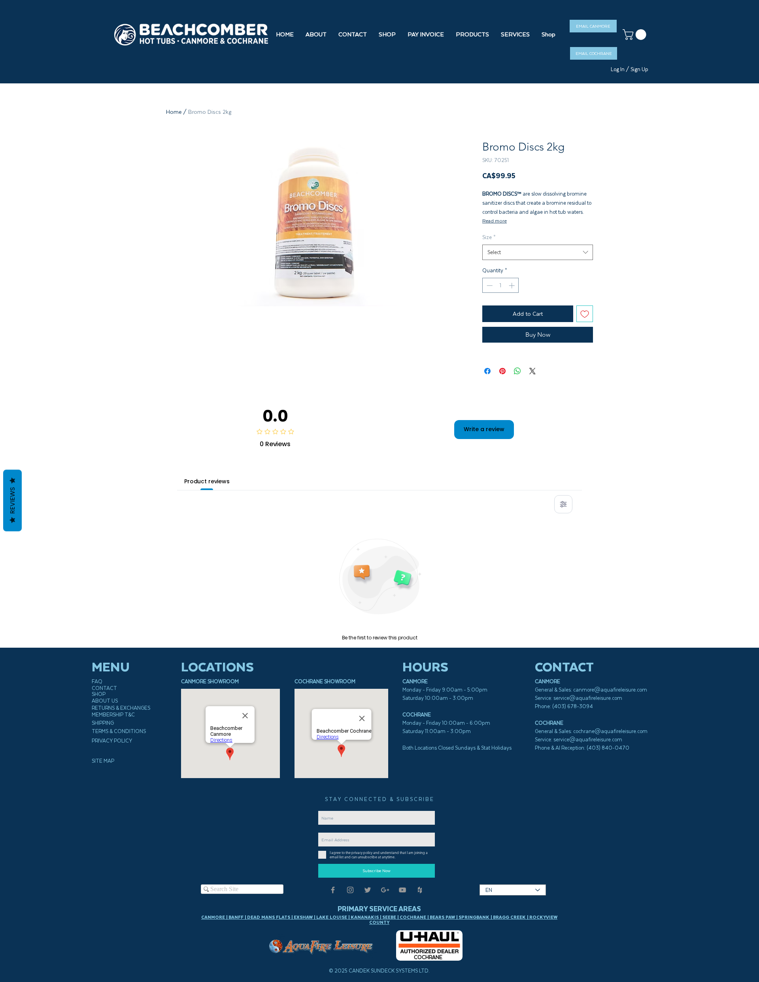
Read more (494, 221)
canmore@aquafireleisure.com (610, 690)
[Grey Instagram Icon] (350, 890)
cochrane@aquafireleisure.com (610, 731)
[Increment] (512, 285)
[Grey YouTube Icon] (402, 890)
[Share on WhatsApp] (517, 371)
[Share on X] (532, 371)
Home (173, 112)
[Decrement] (488, 285)
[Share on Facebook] (487, 371)
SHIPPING (103, 723)
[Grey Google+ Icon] (385, 890)
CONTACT (104, 688)
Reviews (12, 500)
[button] (387, 34)
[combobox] (537, 252)
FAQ (97, 681)
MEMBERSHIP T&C (113, 715)
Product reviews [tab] (207, 481)
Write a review (484, 429)
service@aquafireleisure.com (587, 698)
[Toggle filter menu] (563, 504)
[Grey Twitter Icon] (367, 890)
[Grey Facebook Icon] (333, 890)
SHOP (99, 694)
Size (489, 237)
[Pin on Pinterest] (502, 371)
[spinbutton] (500, 285)
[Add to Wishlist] (584, 313)
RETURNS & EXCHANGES (121, 708)
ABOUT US (105, 701)
